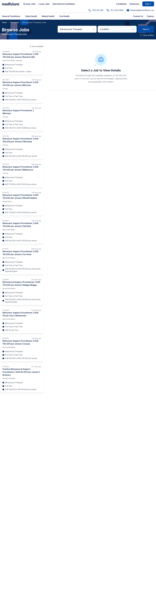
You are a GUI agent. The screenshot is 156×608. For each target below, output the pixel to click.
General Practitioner (11, 16)
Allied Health (31, 16)
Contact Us (138, 16)
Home (4, 22)
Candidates (121, 4)
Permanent (14, 22)
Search (145, 29)
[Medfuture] (11, 3)
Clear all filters (148, 35)
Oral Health (64, 16)
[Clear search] (94, 29)
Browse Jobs (29, 4)
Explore (150, 16)
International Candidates (64, 4)
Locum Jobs (44, 4)
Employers (134, 4)
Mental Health (48, 16)
